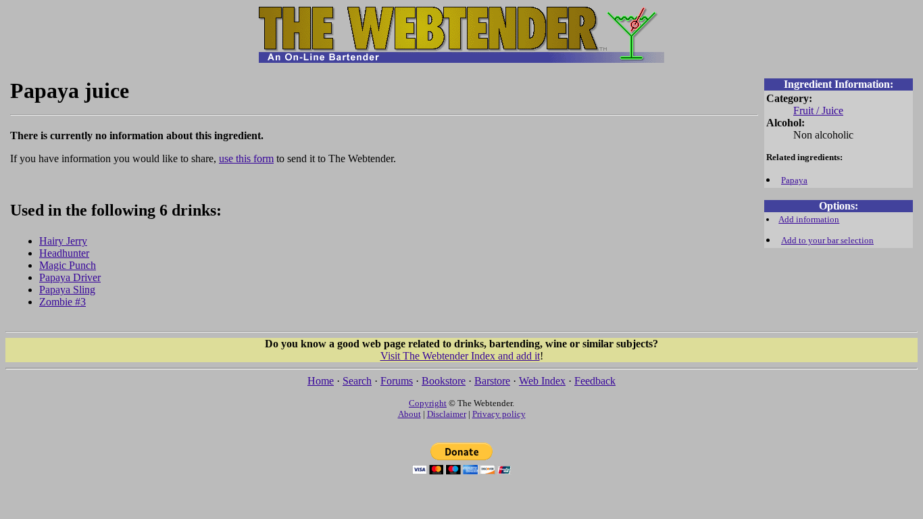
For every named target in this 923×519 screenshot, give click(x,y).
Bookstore (444, 381)
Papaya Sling (67, 289)
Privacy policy (499, 414)
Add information (808, 219)
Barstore (492, 381)
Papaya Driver (70, 277)
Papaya (794, 180)
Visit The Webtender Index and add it (460, 356)
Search (357, 381)
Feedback (595, 381)
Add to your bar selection (827, 240)
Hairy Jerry (63, 241)
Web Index (542, 381)
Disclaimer (446, 414)
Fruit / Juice (818, 110)
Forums (396, 381)
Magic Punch (67, 265)
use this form (246, 158)
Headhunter (64, 253)
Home (320, 381)
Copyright (428, 403)
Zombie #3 (62, 301)
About (409, 414)
